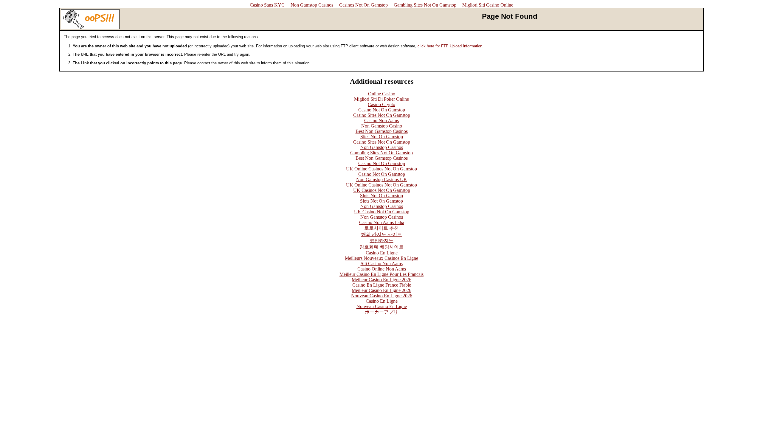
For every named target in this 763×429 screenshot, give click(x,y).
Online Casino (381, 93)
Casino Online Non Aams (381, 268)
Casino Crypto (381, 104)
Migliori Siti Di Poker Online (381, 99)
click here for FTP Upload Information (450, 46)
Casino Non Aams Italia (381, 222)
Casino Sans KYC (267, 4)
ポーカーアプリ (381, 312)
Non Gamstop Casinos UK (381, 179)
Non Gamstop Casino (381, 125)
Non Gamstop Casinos (312, 4)
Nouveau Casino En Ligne (381, 306)
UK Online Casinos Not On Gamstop (381, 168)
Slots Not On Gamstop (381, 195)
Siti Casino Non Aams (382, 263)
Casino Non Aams (381, 120)
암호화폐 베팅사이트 (381, 246)
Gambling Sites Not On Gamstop (425, 4)
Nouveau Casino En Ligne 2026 (381, 295)
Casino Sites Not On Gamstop (381, 115)
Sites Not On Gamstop (381, 136)
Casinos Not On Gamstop (363, 4)
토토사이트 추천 (381, 228)
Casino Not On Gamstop (381, 109)
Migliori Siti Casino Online (487, 4)
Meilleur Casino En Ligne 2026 (381, 279)
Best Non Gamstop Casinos (382, 131)
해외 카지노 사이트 (381, 234)
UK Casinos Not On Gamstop (381, 190)
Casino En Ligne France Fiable (381, 284)
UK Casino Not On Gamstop (381, 211)
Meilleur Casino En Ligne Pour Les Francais (381, 274)
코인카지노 (381, 240)
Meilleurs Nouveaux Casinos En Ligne (381, 258)
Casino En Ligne (382, 252)
